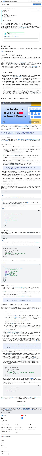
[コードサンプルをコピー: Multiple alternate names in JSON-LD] (39, 247)
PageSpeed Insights (31, 429)
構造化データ (24, 62)
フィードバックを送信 (35, 10)
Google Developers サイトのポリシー (28, 409)
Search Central (13, 1)
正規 (27, 202)
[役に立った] (38, 8)
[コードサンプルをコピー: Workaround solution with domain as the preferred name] (40, 385)
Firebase (2, 442)
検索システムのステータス (19, 429)
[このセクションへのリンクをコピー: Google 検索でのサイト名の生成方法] (23, 55)
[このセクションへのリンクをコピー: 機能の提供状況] (11, 46)
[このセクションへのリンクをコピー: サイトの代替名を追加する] (15, 230)
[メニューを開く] (2, 1)
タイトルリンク (23, 27)
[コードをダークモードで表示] (38, 211)
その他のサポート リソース (5, 431)
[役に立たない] (40, 8)
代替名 (34, 357)
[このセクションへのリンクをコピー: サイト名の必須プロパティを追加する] (20, 184)
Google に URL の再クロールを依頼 (22, 296)
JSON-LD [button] (3, 208)
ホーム (2, 8)
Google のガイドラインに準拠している (18, 321)
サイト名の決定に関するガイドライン (16, 197)
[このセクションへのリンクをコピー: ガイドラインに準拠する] (13, 137)
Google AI (2, 445)
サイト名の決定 (6, 140)
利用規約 (2, 451)
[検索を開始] (28, 1)
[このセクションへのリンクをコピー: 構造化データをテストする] (15, 285)
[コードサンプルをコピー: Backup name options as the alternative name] (40, 366)
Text (2, 195)
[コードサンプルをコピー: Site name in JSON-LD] (40, 211)
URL (2, 200)
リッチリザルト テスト (32, 427)
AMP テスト (30, 430)
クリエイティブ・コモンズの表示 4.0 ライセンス (23, 408)
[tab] (3, 208)
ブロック (30, 171)
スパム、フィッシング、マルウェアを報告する (7, 429)
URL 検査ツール (6, 291)
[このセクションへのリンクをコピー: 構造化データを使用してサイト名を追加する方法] (29, 99)
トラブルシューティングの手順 (7, 397)
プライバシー (7, 451)
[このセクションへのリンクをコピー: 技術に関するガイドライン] (12, 144)
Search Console (37, 4)
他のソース (28, 85)
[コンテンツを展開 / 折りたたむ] (8, 10)
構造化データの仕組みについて (25, 126)
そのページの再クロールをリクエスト (15, 332)
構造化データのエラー (19, 317)
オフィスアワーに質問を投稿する (6, 427)
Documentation (5, 4)
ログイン (39, 1)
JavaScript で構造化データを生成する (19, 133)
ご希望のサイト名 (32, 378)
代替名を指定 (34, 66)
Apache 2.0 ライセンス (8, 409)
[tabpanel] (21, 219)
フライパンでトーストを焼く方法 (11, 36)
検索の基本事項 (21, 139)
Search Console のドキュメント (20, 430)
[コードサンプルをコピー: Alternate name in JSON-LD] (40, 265)
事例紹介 (16, 432)
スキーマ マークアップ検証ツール (18, 287)
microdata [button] (9, 208)
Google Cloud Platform (5, 443)
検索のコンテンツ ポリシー (18, 76)
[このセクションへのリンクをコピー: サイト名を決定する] (13, 73)
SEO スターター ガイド (18, 427)
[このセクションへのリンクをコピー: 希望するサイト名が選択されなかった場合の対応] (30, 305)
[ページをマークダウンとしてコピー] (33, 24)
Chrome (2, 440)
